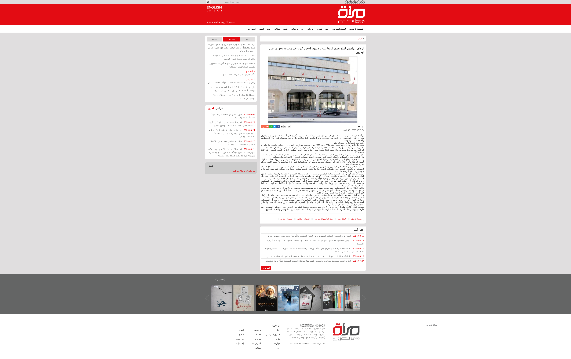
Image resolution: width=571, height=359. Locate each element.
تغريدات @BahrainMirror (244, 171)
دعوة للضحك (224, 288)
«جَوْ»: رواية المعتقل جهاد (247, 290)
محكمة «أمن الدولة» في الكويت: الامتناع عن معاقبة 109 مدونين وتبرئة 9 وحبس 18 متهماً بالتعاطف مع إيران (232, 133)
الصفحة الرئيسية (356, 29)
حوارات (310, 29)
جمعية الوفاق (356, 219)
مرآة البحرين (351, 15)
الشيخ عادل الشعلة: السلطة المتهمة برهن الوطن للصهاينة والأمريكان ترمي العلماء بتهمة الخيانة (316, 235)
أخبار (327, 29)
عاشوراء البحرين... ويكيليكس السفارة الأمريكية (292, 291)
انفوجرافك (256, 343)
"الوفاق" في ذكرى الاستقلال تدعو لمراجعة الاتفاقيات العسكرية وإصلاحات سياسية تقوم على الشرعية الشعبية (315, 242)
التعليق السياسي (339, 29)
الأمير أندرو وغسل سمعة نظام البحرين (238, 73)
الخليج (261, 29)
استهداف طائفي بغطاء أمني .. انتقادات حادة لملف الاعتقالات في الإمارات (232, 143)
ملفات (277, 29)
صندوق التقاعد (286, 219)
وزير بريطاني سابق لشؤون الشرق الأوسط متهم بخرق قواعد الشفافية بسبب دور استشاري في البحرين (233, 89)
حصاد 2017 (313, 288)
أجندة (269, 29)
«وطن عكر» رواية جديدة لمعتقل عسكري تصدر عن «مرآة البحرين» (336, 293)
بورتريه (258, 339)
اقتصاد (285, 29)
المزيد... (266, 268)
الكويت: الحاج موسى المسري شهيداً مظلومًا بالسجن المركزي (233, 116)
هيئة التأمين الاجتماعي (324, 219)
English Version (214, 9)
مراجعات (240, 339)
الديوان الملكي (303, 219)
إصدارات (252, 29)
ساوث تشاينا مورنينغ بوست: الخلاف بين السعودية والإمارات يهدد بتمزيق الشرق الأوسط (234, 57)
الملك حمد (342, 219)
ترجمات (294, 29)
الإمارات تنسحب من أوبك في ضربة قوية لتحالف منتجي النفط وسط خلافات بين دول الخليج (232, 124)
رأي (302, 29)
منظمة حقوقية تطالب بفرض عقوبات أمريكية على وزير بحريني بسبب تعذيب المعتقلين (232, 65)
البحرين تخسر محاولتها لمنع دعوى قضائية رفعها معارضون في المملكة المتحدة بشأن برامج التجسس (314, 260)
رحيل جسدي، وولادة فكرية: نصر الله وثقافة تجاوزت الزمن (231, 81)
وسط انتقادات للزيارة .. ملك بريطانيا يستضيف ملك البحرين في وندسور (233, 96)
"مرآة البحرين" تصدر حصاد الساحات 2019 (358, 291)
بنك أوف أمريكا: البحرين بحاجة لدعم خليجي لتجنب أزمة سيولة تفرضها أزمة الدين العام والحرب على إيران (314, 256)
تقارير (319, 29)
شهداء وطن (269, 288)
